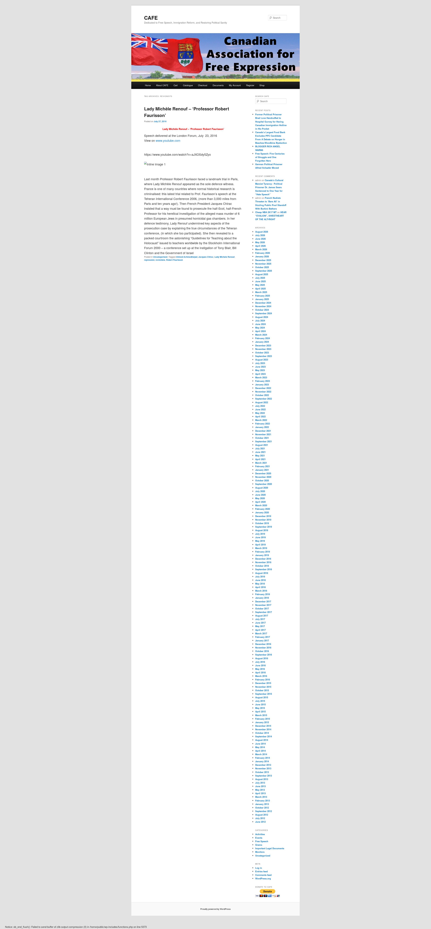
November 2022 (263, 391)
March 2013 (261, 796)
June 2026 (260, 238)
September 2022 (263, 398)
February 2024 (262, 338)
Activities (260, 834)
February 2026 (262, 252)
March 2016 (261, 676)
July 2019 (260, 533)
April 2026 (260, 245)
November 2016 (263, 647)
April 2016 (260, 672)
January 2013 (262, 804)
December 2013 (263, 764)
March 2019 (261, 548)
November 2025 (263, 263)
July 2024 (260, 320)
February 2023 (262, 381)
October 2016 (262, 651)
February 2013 (262, 800)
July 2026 (260, 235)
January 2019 (262, 555)
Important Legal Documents (269, 848)
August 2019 (261, 530)
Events (258, 837)
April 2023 (260, 373)
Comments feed (263, 874)
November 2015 (263, 686)
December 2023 (263, 345)
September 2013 (263, 775)
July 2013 (260, 782)
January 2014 (262, 761)
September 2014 (263, 736)
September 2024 (263, 313)
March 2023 (261, 377)
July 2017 (260, 619)
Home (148, 85)
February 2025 (262, 295)
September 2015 (263, 693)
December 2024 (263, 302)
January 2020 (262, 512)
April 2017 (260, 629)
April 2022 (260, 416)
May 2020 (260, 498)
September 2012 (263, 811)
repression (149, 259)
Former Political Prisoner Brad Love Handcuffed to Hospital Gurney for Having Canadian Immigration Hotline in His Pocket (271, 121)
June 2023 (260, 366)
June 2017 (260, 622)
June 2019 (260, 537)
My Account (235, 85)
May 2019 (260, 540)
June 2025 (260, 281)
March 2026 (261, 249)
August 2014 (261, 740)
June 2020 (260, 494)
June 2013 (260, 786)
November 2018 (263, 562)
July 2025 (260, 277)
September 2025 (263, 270)
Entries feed (261, 871)
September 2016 (263, 654)
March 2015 (261, 715)
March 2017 (261, 633)
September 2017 (263, 612)
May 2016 (260, 668)
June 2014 (260, 743)
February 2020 (262, 508)
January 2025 (262, 299)
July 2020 (260, 491)
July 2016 (260, 661)
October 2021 (262, 437)
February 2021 (262, 466)
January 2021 (262, 469)
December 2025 (263, 260)
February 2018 (262, 594)
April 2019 (260, 544)
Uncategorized (160, 256)
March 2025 (261, 292)
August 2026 (261, 231)
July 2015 (260, 700)
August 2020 (261, 487)
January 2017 (262, 640)
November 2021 (263, 434)
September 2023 (263, 356)
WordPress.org (263, 878)
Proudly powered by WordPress (215, 908)
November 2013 (263, 768)
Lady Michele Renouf (224, 256)
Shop (261, 85)
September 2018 (263, 569)
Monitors (259, 851)
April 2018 (260, 587)
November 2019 (263, 519)
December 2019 (263, 516)
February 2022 (262, 423)
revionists (160, 259)
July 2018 (260, 576)
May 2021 (260, 455)
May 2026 (260, 242)
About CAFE (162, 85)
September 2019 (263, 526)
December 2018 (263, 558)
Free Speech (261, 841)
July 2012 (260, 818)
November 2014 (263, 729)
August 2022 (261, 402)
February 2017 (262, 637)
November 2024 (263, 306)
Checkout (202, 85)
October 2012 (262, 807)
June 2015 (260, 704)
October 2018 (262, 565)
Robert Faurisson (174, 259)
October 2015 (262, 690)
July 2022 (260, 405)
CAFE (151, 17)
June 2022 (260, 409)
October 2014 (262, 732)
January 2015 (262, 722)
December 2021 (263, 430)
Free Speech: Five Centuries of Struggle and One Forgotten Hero (270, 157)
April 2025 (260, 288)
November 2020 (263, 476)
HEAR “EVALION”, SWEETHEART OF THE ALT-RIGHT (270, 216)
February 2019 (262, 551)
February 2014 (262, 757)
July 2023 (260, 363)
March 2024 (261, 334)
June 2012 (260, 821)
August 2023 (261, 359)
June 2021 (260, 452)
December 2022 (263, 388)
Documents (218, 85)
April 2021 (260, 459)
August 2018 (261, 573)
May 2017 (260, 626)
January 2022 (262, 427)
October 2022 (262, 395)
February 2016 (262, 679)
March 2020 (261, 505)
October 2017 (262, 608)
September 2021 (263, 441)
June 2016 (260, 665)
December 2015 (263, 683)
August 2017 (261, 615)
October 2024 (262, 309)
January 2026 (262, 256)
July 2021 (260, 448)
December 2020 (263, 473)
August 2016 (261, 658)
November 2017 (263, 605)
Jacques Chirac (205, 256)
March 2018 (261, 590)
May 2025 (260, 284)
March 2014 (261, 754)
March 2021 (261, 462)
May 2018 (260, 583)
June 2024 (260, 324)
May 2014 (260, 747)
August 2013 (261, 779)
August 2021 (261, 444)
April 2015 (260, 711)
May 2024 (260, 327)
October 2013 (262, 772)
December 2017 (263, 601)
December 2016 (263, 644)
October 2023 (262, 352)
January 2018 (262, 597)
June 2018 (260, 580)
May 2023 (260, 370)
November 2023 (263, 349)
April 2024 (260, 331)
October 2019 (262, 523)
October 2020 (262, 480)
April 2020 (260, 501)
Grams (258, 844)
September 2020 (263, 484)
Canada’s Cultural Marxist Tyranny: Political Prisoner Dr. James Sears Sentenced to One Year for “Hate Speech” (269, 187)
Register (250, 85)
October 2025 (262, 267)
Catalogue (188, 85)
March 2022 (261, 420)
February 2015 (262, 718)
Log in (258, 867)
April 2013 (260, 793)
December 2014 (263, 725)
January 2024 (262, 341)
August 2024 (261, 317)
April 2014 (260, 750)
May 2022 (260, 413)
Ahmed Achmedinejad (186, 256)
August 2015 (261, 697)
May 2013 (260, 789)
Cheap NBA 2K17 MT (266, 212)
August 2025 (261, 274)
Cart (176, 85)
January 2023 (262, 384)
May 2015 (260, 708)
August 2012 (261, 814)
